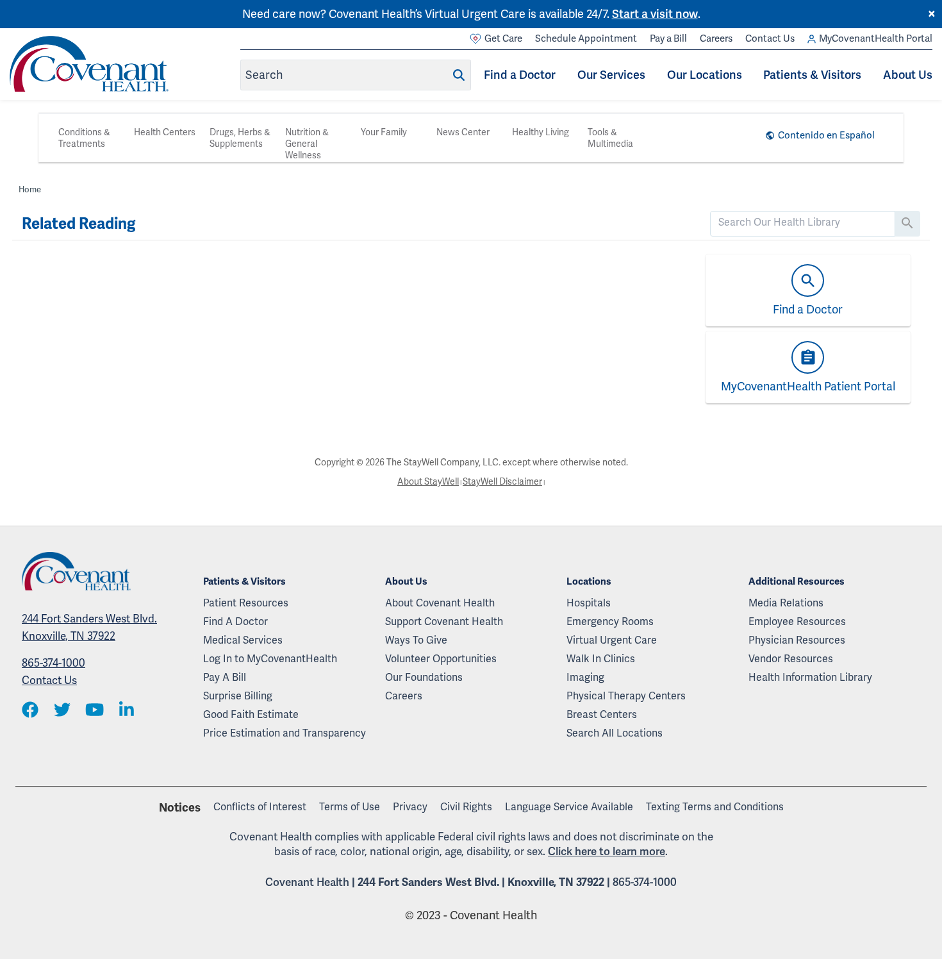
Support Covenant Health (444, 621)
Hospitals (588, 603)
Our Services (611, 74)
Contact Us (770, 38)
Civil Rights (466, 806)
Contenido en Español (826, 135)
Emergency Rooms (610, 621)
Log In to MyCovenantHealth (270, 658)
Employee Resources (797, 621)
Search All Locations (614, 733)
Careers (716, 38)
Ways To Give (416, 640)
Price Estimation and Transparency (284, 733)
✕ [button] (932, 14)
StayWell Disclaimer (502, 481)
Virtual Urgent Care (611, 640)
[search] (802, 222)
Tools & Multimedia (610, 137)
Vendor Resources (790, 658)
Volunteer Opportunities (441, 658)
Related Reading (78, 223)
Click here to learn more (606, 851)
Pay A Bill (224, 677)
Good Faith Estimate (251, 714)
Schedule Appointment (586, 38)
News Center (463, 132)
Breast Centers (601, 714)
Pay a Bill (668, 38)
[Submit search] (459, 75)
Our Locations (704, 74)
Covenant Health (307, 882)
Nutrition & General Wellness (307, 143)
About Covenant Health (440, 603)
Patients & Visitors (812, 74)
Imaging (585, 677)
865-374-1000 (53, 663)
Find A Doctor (235, 621)
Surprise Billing (237, 696)
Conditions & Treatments (84, 137)
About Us (907, 74)
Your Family (384, 132)
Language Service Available (569, 806)
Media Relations (785, 603)
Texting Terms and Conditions (715, 806)
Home (30, 189)
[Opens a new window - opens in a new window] (30, 710)
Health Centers (164, 132)
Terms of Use (349, 806)
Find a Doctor (520, 74)
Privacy (410, 806)
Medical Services (243, 640)
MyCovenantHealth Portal (875, 38)
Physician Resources (796, 640)
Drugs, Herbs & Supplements (240, 137)
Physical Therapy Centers (626, 696)
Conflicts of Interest (259, 806)
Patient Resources (245, 603)
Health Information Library (810, 677)
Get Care (503, 38)
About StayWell (428, 481)
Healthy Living (540, 132)
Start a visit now (655, 13)
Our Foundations (424, 677)
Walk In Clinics (600, 658)
